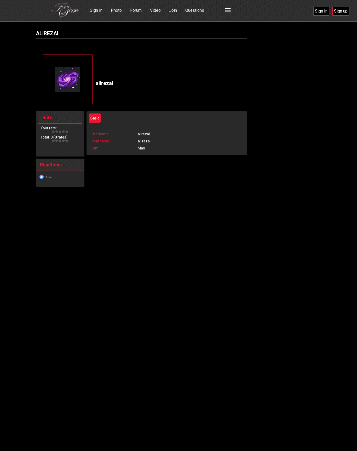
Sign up (341, 11)
